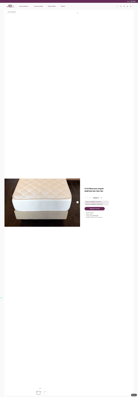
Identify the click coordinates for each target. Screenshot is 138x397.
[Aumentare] (90, 198)
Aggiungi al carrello (95, 208)
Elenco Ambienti (24, 6)
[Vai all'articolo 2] (42, 388)
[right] (77, 202)
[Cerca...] (113, 6)
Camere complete (38, 6)
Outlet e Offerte (52, 6)
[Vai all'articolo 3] (44, 388)
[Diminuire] (85, 198)
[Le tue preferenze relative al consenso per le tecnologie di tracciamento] (1, 298)
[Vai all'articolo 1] (40, 388)
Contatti (63, 6)
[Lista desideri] (124, 6)
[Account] (120, 6)
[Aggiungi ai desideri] (107, 208)
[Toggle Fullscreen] (77, 12)
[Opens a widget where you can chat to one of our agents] (134, 395)
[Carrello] (130, 6)
